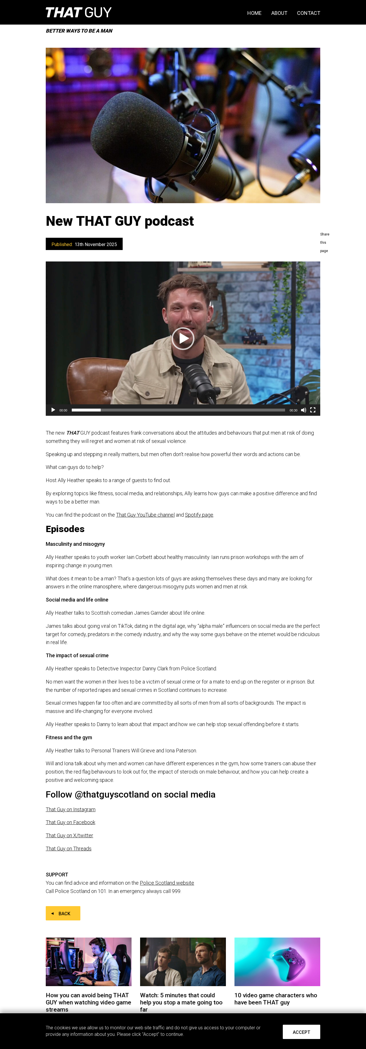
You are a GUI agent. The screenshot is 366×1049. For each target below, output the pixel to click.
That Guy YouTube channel (145, 515)
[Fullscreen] (313, 410)
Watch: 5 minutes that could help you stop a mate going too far (181, 1002)
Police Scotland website (167, 883)
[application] (183, 338)
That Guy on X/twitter (69, 835)
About (279, 13)
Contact (308, 13)
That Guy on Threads (69, 849)
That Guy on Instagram (71, 809)
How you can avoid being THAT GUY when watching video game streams (88, 1002)
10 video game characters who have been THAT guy (275, 999)
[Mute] (304, 410)
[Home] (79, 12)
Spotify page (199, 515)
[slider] (178, 410)
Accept (301, 1032)
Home (254, 13)
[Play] (53, 410)
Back (64, 913)
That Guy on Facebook (70, 822)
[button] (183, 338)
